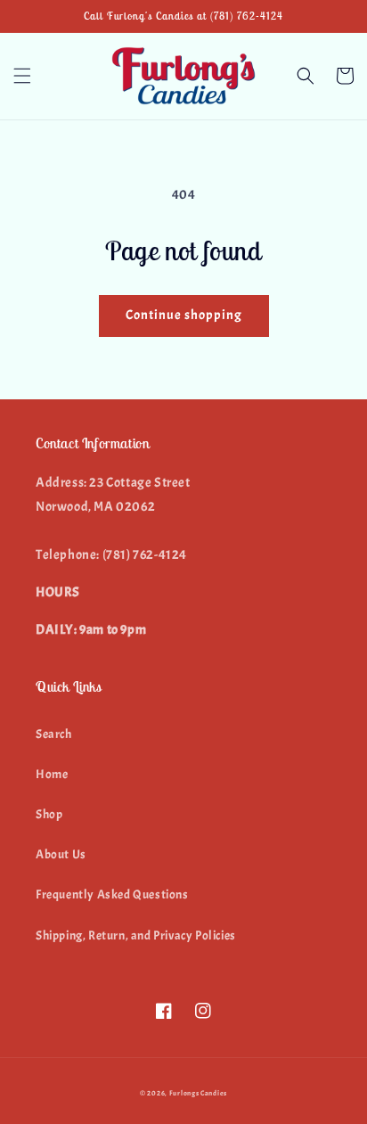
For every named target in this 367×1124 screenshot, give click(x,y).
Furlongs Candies (198, 1093)
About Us (61, 854)
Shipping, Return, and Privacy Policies (136, 935)
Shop (49, 814)
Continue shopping (184, 315)
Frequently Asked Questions (112, 894)
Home (52, 774)
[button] (22, 75)
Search (54, 734)
